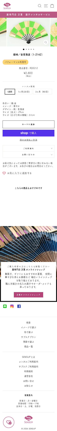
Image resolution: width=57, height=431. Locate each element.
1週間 (9, 91)
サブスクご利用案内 (28, 366)
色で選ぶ (28, 332)
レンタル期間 (28, 86)
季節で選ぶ (28, 342)
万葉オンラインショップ (28, 295)
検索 (28, 322)
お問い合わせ (28, 154)
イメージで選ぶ (28, 327)
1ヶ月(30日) (24, 91)
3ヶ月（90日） (42, 91)
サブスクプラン (28, 337)
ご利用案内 (28, 148)
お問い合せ (28, 381)
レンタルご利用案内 (28, 362)
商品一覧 (28, 346)
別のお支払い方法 (28, 140)
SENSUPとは (28, 357)
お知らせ (28, 386)
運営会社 (28, 376)
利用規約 (28, 371)
